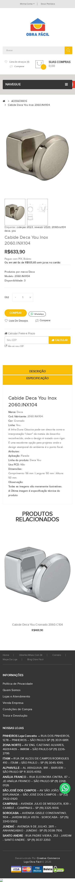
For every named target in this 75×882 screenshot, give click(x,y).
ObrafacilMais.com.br (31, 655)
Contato (56, 655)
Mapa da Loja (10, 659)
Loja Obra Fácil (33, 861)
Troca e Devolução (15, 715)
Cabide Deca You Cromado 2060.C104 (37, 624)
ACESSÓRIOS (19, 101)
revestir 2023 (42, 227)
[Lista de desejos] (57, 630)
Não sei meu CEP (15, 346)
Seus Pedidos (48, 4)
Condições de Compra (17, 709)
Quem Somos (11, 690)
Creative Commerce (48, 858)
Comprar (16, 313)
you (14, 230)
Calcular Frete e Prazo (21, 333)
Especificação (37, 378)
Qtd (7, 297)
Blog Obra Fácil (35, 659)
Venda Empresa (13, 703)
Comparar (45, 320)
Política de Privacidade (18, 684)
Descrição (37, 371)
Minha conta (26, 4)
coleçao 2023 (25, 227)
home (6, 655)
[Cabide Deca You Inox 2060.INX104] (15, 212)
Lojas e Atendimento (16, 696)
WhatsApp (39, 314)
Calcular (61, 340)
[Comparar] (63, 630)
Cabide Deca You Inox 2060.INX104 (29, 105)
